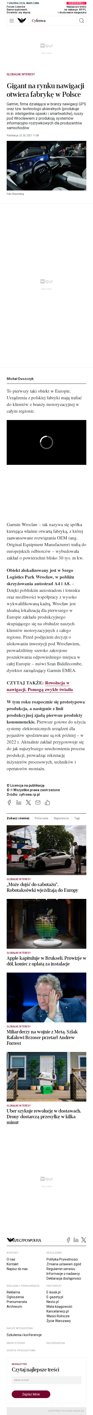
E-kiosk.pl (53, 1292)
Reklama (13, 1292)
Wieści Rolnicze (58, 1316)
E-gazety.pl (54, 1297)
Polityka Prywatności (62, 1259)
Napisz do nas (17, 1269)
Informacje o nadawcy (63, 1274)
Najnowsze (61, 818)
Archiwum (14, 1306)
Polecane (41, 818)
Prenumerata (17, 1302)
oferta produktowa (21, 1350)
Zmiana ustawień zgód (63, 1264)
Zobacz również (18, 818)
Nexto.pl (52, 1302)
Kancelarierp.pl (57, 1311)
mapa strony (16, 1343)
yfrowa (39, 20)
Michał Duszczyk (20, 379)
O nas (11, 1259)
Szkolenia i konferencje (24, 1335)
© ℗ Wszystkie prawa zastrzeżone (33, 790)
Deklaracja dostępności (63, 1278)
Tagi (77, 818)
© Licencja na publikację (26, 785)
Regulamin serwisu (60, 1269)
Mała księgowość (59, 1306)
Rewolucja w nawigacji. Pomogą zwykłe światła (40, 685)
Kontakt (12, 1264)
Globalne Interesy (21, 74)
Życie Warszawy (58, 1321)
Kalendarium (55, 1343)
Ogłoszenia (15, 1297)
